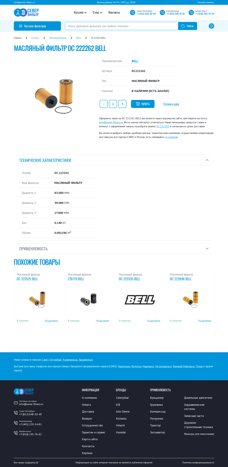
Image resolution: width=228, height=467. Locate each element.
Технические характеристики (45, 160)
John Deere (123, 411)
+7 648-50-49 (146, 13)
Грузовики (156, 405)
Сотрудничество (92, 425)
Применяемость (33, 248)
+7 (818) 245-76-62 (30, 434)
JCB (118, 405)
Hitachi (120, 425)
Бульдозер (157, 398)
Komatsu (121, 418)
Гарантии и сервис (93, 432)
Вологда (136, 366)
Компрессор (158, 411)
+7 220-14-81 (175, 13)
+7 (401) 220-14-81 (30, 424)
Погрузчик (156, 418)
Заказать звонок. (205, 2)
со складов (171, 137)
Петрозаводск (163, 366)
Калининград (70, 359)
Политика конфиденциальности (198, 462)
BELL (135, 61)
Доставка (88, 411)
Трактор (155, 425)
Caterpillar (122, 398)
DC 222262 (162, 126)
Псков (199, 366)
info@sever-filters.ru (24, 2)
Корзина (87, 453)
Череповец (124, 366)
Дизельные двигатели (198, 398)
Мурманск (148, 366)
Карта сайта (89, 439)
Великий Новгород (184, 366)
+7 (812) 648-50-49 (30, 414)
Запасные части (194, 416)
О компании (89, 398)
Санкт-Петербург (52, 359)
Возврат (87, 418)
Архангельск (86, 359)
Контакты (114, 12)
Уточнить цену (171, 104)
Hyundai (121, 432)
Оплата (86, 405)
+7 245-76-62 (204, 13)
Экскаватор (157, 432)
